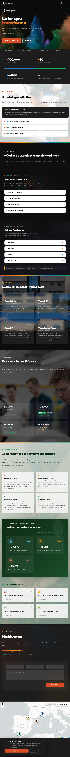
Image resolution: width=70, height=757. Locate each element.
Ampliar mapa (63, 704)
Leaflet (62, 737)
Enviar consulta (55, 685)
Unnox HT (50, 412)
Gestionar (33, 751)
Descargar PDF (11, 415)
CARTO (68, 737)
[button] (36, 721)
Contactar (28, 40)
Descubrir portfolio (11, 40)
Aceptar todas (16, 751)
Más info (40, 751)
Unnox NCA (42, 412)
